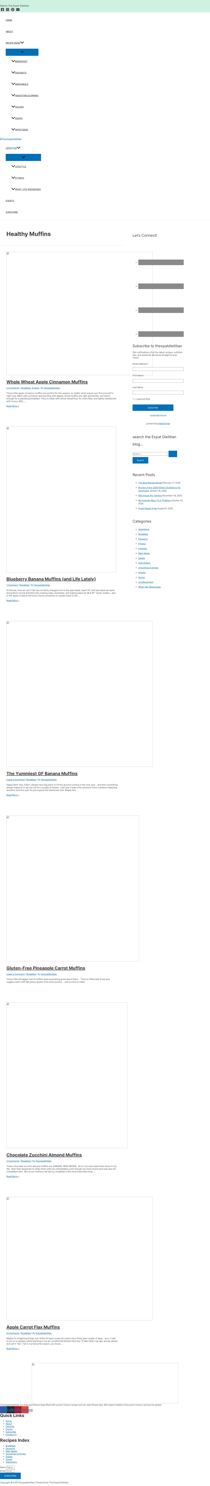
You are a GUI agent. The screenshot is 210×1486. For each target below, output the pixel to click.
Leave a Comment (15, 779)
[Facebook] (2, 10)
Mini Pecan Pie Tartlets (150, 495)
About (9, 31)
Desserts (20, 72)
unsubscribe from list (158, 415)
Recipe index (13, 43)
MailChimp (164, 423)
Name (3, 1467)
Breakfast (21, 61)
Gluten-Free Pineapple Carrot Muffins (45, 968)
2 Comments (12, 388)
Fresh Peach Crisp (147, 508)
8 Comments (12, 1333)
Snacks (35, 388)
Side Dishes (144, 563)
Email (3, 1470)
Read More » (12, 406)
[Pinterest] (12, 10)
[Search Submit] (173, 454)
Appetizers (21, 129)
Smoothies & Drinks (26, 95)
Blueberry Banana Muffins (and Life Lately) (51, 578)
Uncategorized (145, 582)
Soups (19, 118)
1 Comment (12, 585)
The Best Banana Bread (150, 482)
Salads (19, 107)
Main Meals (21, 84)
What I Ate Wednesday (28, 189)
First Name (138, 375)
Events (10, 200)
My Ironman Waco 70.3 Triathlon (154, 500)
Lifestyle (11, 148)
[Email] (18, 10)
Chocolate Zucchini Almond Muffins (44, 1154)
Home (9, 20)
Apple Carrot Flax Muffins (33, 1327)
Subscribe (12, 212)
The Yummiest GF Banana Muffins (42, 773)
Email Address (140, 363)
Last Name (138, 387)
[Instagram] (7, 10)
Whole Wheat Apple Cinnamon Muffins (47, 381)
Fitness (19, 178)
